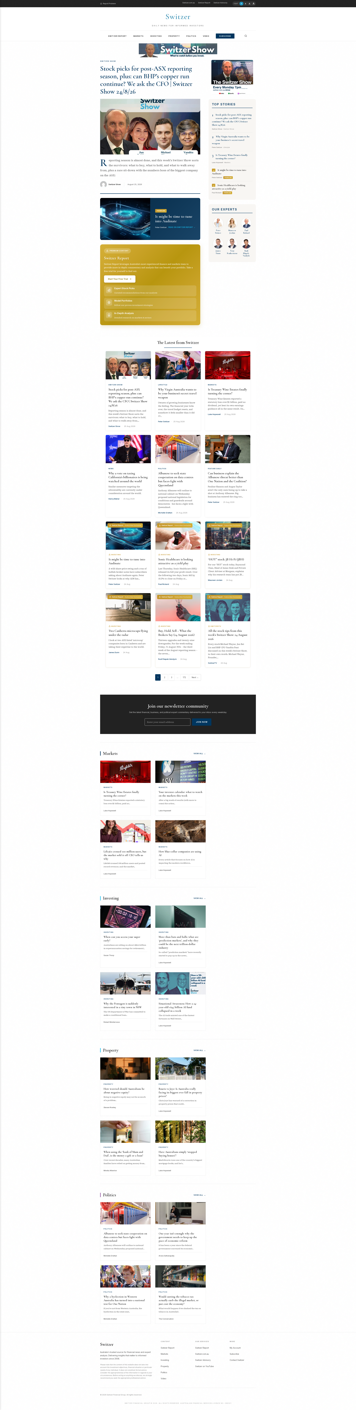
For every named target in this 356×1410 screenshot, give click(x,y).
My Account (235, 1348)
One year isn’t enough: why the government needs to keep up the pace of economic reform (178, 1237)
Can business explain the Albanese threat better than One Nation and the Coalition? (227, 477)
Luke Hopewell (214, 414)
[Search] (245, 36)
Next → (195, 677)
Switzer (178, 16)
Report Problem (109, 4)
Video (206, 36)
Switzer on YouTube (204, 1366)
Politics (191, 36)
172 (184, 677)
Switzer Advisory (220, 3)
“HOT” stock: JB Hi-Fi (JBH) (226, 559)
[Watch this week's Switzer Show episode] (232, 77)
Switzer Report (204, 3)
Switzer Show (114, 184)
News (111, 469)
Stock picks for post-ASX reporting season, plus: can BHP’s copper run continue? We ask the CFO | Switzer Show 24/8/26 (146, 80)
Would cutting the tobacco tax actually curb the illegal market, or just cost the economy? (179, 1300)
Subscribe (225, 36)
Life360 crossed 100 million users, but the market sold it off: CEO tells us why (125, 855)
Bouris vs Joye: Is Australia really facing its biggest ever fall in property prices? (180, 1092)
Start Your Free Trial (118, 279)
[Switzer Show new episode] (178, 50)
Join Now (201, 722)
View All (200, 753)
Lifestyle (162, 385)
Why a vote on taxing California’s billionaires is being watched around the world (128, 477)
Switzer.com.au (188, 3)
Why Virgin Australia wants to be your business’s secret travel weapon (230, 140)
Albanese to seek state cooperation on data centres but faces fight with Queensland (125, 1237)
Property (174, 36)
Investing (156, 36)
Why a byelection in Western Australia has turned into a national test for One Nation (124, 1300)
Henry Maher (114, 499)
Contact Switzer (237, 1360)
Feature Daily (215, 469)
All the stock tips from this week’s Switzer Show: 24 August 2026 (227, 635)
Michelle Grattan (165, 513)
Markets (138, 36)
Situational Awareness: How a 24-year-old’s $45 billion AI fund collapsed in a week (178, 1007)
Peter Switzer (164, 421)
